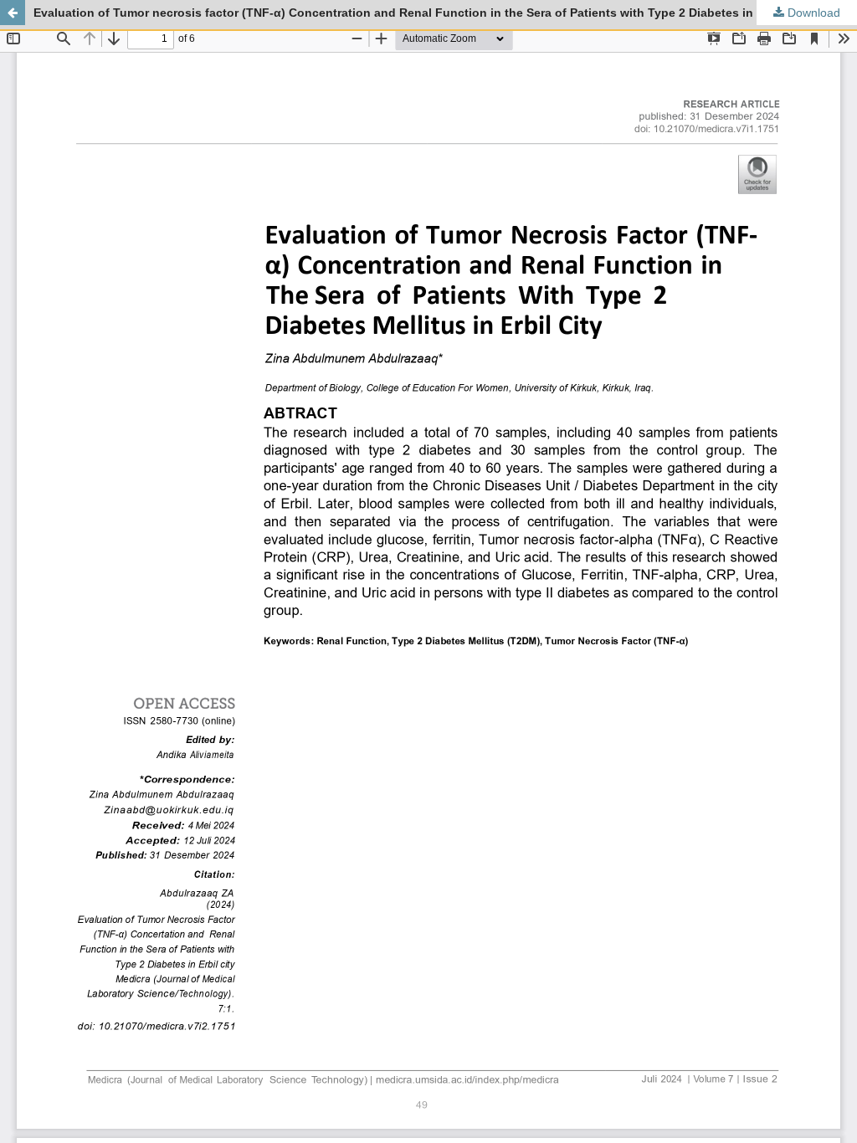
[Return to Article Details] (12, 12)
